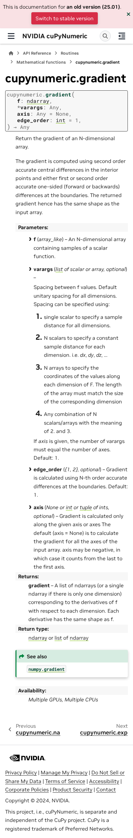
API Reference (37, 53)
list (58, 638)
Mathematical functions (41, 62)
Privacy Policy (21, 772)
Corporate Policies (27, 789)
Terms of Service (65, 781)
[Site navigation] (11, 36)
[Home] (11, 53)
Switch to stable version (65, 18)
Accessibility (104, 781)
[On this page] (122, 36)
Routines (70, 53)
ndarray (37, 638)
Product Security (72, 789)
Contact (106, 789)
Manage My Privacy (64, 772)
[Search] (105, 36)
